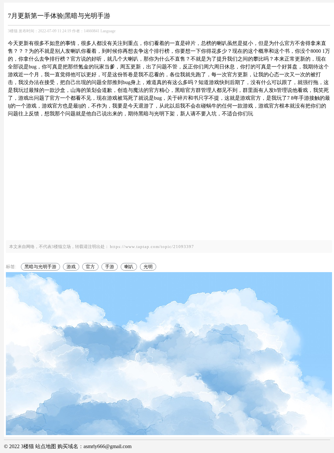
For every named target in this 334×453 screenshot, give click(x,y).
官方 (90, 266)
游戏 (71, 266)
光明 (148, 266)
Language (107, 31)
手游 (109, 266)
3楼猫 (13, 31)
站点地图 (45, 446)
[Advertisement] (169, 184)
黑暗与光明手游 (40, 266)
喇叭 (128, 266)
